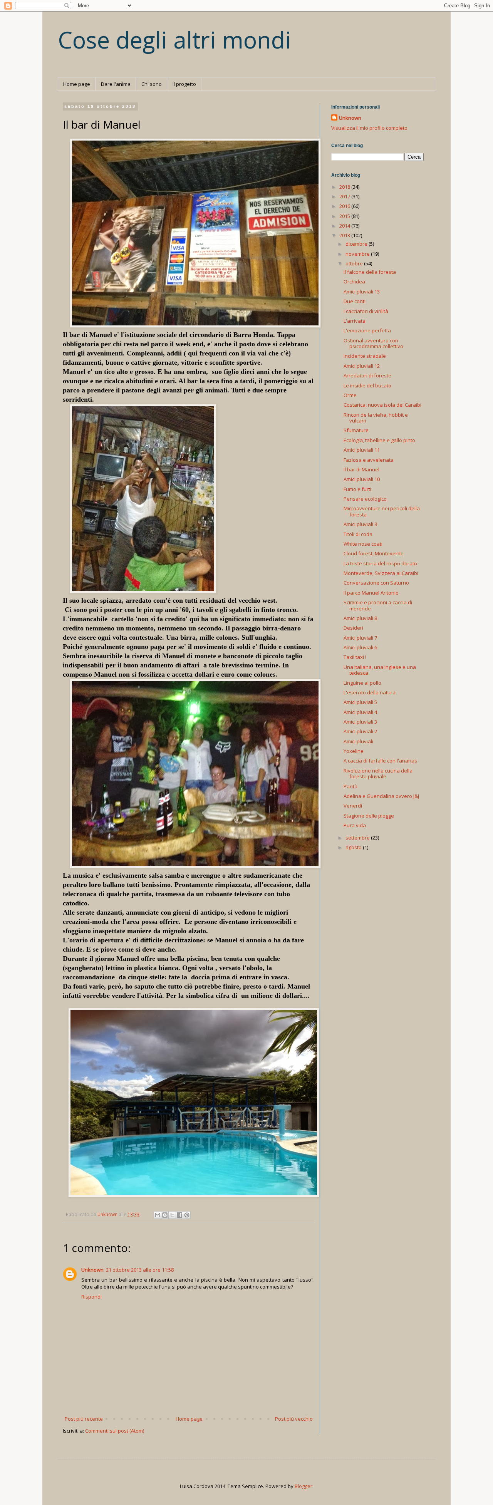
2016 (345, 206)
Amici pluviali (358, 741)
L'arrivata (355, 320)
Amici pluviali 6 (360, 647)
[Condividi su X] (172, 1215)
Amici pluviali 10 (362, 479)
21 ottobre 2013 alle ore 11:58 (140, 1269)
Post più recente (84, 1418)
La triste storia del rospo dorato (380, 563)
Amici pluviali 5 (360, 702)
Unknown (92, 1269)
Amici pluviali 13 (362, 291)
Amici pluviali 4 (360, 712)
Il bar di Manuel (361, 469)
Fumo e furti (357, 489)
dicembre (357, 243)
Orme (350, 395)
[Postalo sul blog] (165, 1215)
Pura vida (355, 825)
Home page (76, 83)
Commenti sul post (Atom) (114, 1430)
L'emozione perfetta (367, 330)
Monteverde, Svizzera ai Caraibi (381, 573)
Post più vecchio (294, 1418)
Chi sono (151, 83)
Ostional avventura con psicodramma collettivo (373, 343)
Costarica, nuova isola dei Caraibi (382, 404)
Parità (350, 786)
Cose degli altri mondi (174, 39)
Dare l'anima (116, 83)
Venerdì (353, 805)
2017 (345, 196)
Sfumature (356, 430)
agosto (354, 847)
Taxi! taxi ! (355, 657)
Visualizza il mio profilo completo (369, 127)
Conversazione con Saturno (376, 582)
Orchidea (354, 281)
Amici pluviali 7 (360, 637)
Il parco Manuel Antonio (371, 592)
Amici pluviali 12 (362, 365)
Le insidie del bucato (367, 385)
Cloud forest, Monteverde (374, 553)
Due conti (355, 301)
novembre (358, 253)
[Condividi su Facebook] (179, 1215)
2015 (345, 216)
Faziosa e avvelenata (369, 459)
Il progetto (184, 83)
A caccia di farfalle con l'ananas (380, 760)
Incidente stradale (365, 355)
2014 (345, 225)
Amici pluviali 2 (360, 731)
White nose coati (363, 543)
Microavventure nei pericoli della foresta (382, 511)
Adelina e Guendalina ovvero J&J (381, 796)
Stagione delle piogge (369, 815)
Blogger (303, 1486)
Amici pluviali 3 (360, 721)
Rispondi (91, 1296)
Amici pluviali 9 (360, 524)
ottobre (354, 263)
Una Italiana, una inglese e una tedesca (380, 670)
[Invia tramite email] (157, 1215)
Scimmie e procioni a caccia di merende (378, 605)
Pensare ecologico (365, 498)
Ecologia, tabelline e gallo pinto (379, 440)
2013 (345, 235)
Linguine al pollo (362, 682)
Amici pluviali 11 (362, 449)
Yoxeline (354, 750)
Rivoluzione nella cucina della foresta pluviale (378, 773)
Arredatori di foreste (367, 375)
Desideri (353, 627)
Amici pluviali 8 (360, 618)
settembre (358, 837)
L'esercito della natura (370, 692)
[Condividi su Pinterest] (187, 1215)
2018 (345, 186)
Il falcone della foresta (370, 271)
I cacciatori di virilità (366, 311)
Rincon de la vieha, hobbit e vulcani (376, 417)
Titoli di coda (358, 534)
